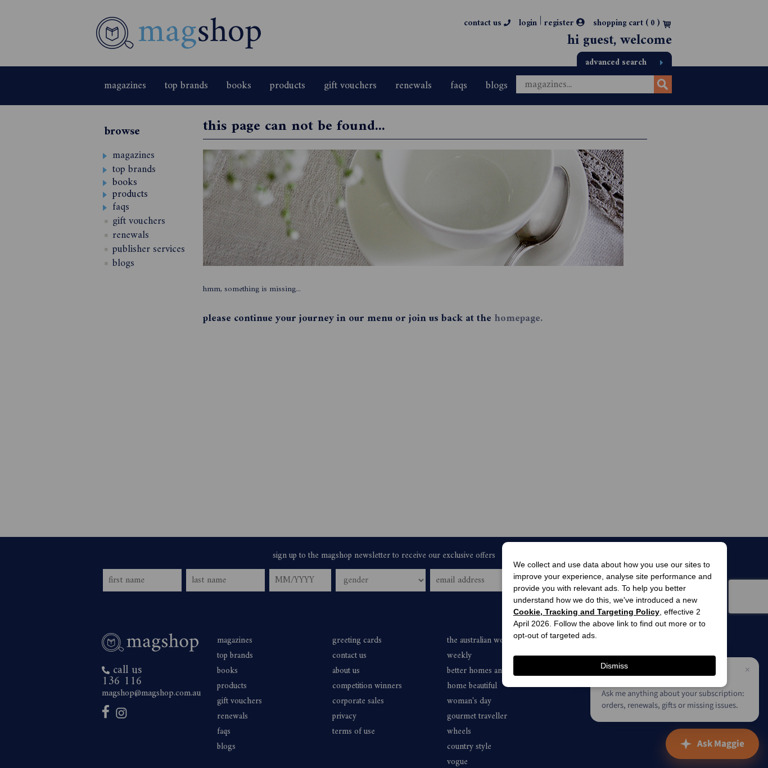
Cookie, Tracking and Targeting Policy (586, 611)
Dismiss (614, 665)
